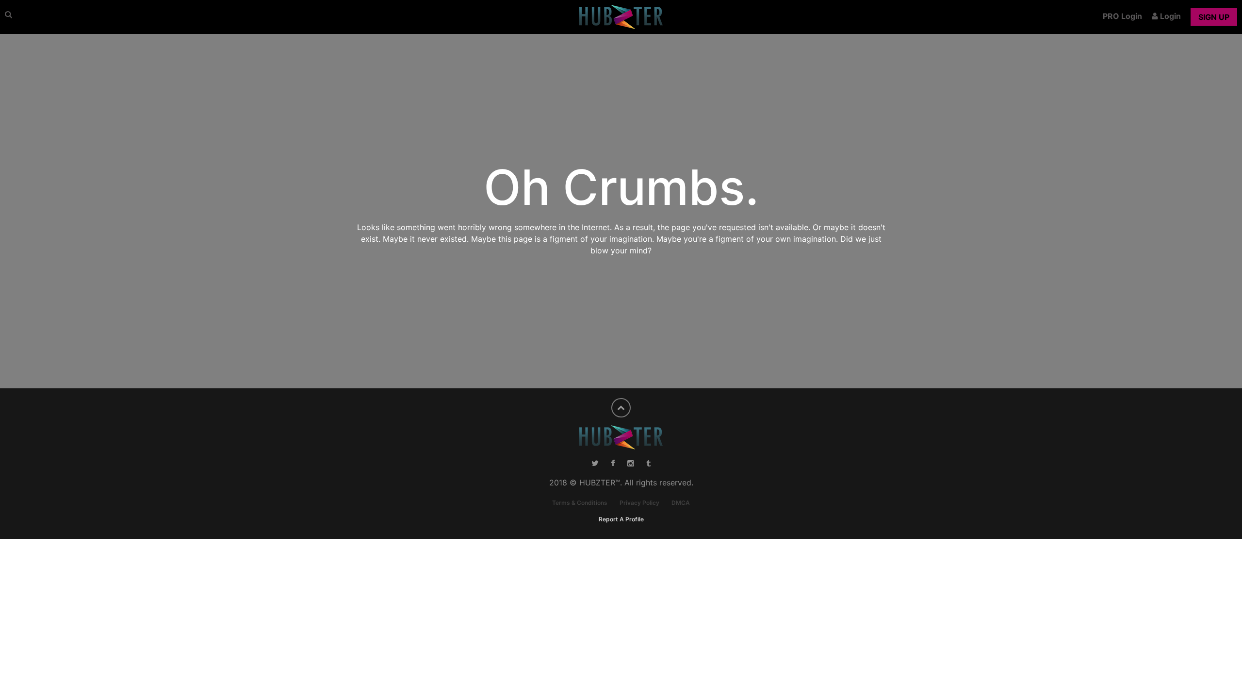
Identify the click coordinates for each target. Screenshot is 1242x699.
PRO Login (1122, 16)
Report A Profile (621, 519)
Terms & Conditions (579, 502)
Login (1169, 16)
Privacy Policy (639, 502)
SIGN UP (1213, 17)
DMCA (680, 502)
